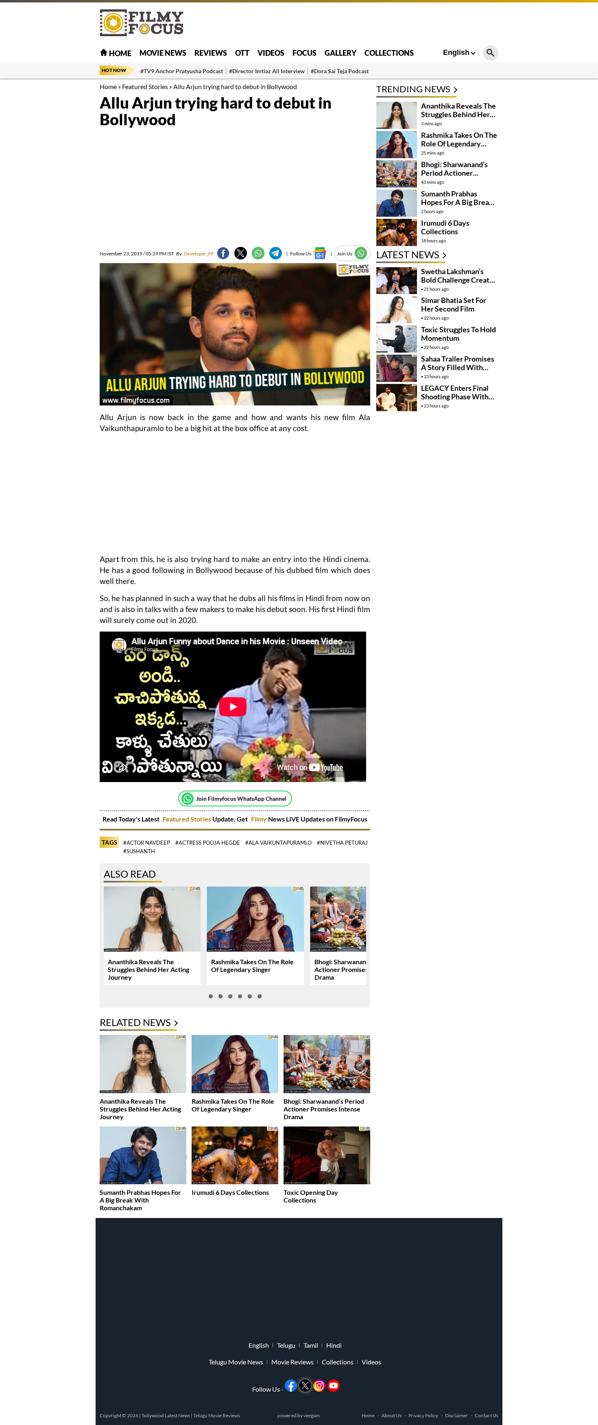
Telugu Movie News (236, 1362)
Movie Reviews (292, 1362)
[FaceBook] (223, 253)
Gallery (340, 52)
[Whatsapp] (187, 799)
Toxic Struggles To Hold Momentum (458, 333)
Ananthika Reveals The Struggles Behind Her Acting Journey (148, 969)
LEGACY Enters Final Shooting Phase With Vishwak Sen (455, 396)
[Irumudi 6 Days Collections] (235, 1156)
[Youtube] (333, 1385)
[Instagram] (319, 1385)
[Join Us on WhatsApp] (361, 253)
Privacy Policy (423, 1415)
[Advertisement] (55, 203)
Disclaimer (456, 1415)
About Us (392, 1415)
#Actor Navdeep (146, 842)
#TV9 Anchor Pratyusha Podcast (181, 71)
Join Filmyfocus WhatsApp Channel (241, 798)
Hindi (334, 1345)
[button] (211, 996)
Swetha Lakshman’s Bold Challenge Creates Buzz (459, 280)
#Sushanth (139, 851)
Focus (304, 52)
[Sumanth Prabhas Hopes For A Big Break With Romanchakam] (143, 1156)
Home (119, 53)
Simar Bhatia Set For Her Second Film (453, 304)
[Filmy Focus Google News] (320, 253)
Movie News (163, 52)
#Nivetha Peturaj (342, 842)
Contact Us (486, 1415)
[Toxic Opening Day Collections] (327, 1156)
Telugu (286, 1345)
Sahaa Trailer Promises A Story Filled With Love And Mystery (457, 367)
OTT (242, 52)
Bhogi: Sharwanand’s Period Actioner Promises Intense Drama (354, 969)
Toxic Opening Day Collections (311, 1196)
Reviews (210, 52)
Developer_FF (195, 254)
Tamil (310, 1345)
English (456, 52)
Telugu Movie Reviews (216, 1415)
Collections (389, 52)
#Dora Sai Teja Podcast (340, 71)
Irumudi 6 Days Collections (230, 1192)
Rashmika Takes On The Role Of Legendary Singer (252, 965)
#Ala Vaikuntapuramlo (278, 842)
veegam (311, 1415)
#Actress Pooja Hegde (207, 842)
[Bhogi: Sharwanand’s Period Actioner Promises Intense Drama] (327, 1065)
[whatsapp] (258, 253)
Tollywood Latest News (166, 1415)
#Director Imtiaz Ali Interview (267, 71)
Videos (271, 52)
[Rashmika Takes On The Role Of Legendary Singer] (235, 1065)
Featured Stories (145, 86)
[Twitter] (240, 253)
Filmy (259, 819)
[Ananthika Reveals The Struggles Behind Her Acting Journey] (143, 1065)
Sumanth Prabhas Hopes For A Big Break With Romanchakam (140, 1199)
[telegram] (275, 253)
